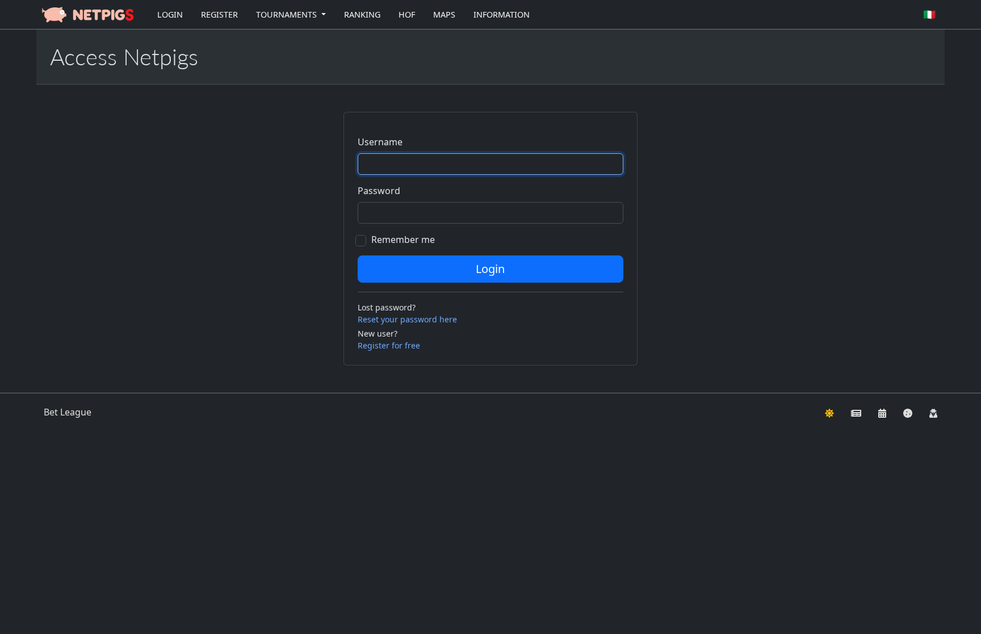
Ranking (362, 14)
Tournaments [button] (287, 14)
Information (501, 14)
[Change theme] (829, 412)
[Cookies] (908, 412)
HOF (407, 14)
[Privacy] (933, 412)
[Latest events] (882, 412)
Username (380, 142)
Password (379, 190)
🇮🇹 (929, 14)
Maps (444, 14)
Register (219, 14)
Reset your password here (407, 319)
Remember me (403, 239)
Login (170, 14)
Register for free (389, 345)
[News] (856, 412)
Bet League (67, 412)
